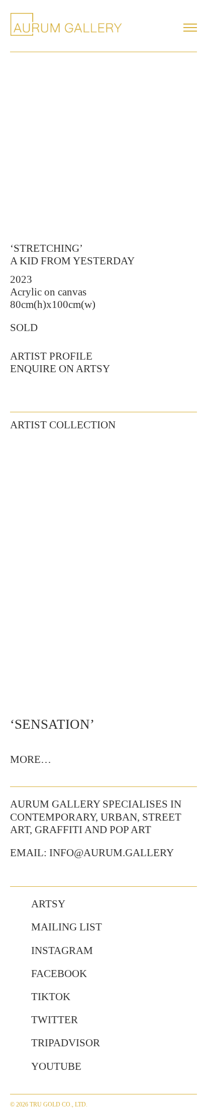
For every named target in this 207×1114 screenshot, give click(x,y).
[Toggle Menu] (190, 28)
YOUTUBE (56, 1066)
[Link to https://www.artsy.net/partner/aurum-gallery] (15, 904)
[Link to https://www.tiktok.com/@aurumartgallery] (15, 997)
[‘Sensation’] (103, 572)
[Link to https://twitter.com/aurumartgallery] (15, 1020)
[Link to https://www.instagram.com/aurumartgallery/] (15, 951)
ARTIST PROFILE (51, 356)
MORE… (30, 759)
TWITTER (54, 1020)
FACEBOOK (59, 974)
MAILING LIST (66, 927)
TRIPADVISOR (65, 1043)
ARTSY (48, 904)
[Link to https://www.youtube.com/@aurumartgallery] (15, 1066)
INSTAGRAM (62, 950)
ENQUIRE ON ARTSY (60, 369)
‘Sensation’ (52, 724)
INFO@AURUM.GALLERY (111, 853)
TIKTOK (50, 997)
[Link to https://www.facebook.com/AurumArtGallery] (15, 974)
